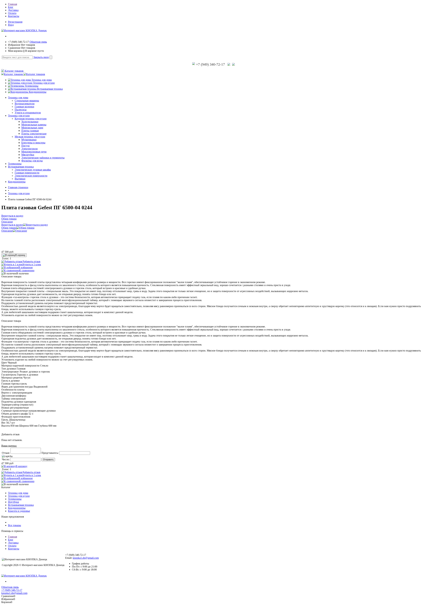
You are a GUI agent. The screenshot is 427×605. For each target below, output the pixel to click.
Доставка (13, 10)
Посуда (25, 145)
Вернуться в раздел (12, 224)
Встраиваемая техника (50, 88)
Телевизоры (31, 85)
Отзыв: (6, 452)
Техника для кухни (44, 82)
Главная (12, 4)
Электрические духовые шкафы (33, 169)
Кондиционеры (37, 91)
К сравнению (26, 270)
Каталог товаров (14, 70)
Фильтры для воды (32, 160)
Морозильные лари (32, 127)
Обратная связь (38, 41)
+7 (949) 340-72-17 (210, 64)
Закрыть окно (41, 57)
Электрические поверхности (31, 175)
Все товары (14, 525)
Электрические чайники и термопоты (43, 157)
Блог (10, 7)
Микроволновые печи (34, 151)
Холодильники (29, 121)
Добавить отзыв (31, 261)
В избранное (25, 267)
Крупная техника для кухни (31, 118)
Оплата (12, 13)
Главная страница (18, 187)
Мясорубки (27, 154)
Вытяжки (20, 178)
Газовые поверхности (27, 172)
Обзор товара (9, 227)
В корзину (20, 255)
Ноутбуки (13, 502)
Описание (7, 230)
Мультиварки (29, 139)
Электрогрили (29, 148)
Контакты (13, 16)
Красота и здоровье (19, 511)
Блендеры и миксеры (33, 142)
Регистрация (15, 21)
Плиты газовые (30, 130)
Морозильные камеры (33, 124)
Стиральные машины (27, 100)
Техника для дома (42, 79)
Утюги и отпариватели (28, 112)
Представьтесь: (50, 452)
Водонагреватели (25, 103)
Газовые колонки (24, 106)
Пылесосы (21, 109)
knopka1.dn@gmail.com (86, 557)
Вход (11, 24)
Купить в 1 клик (32, 264)
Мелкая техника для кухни (30, 136)
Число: (6, 459)
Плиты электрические (34, 133)
